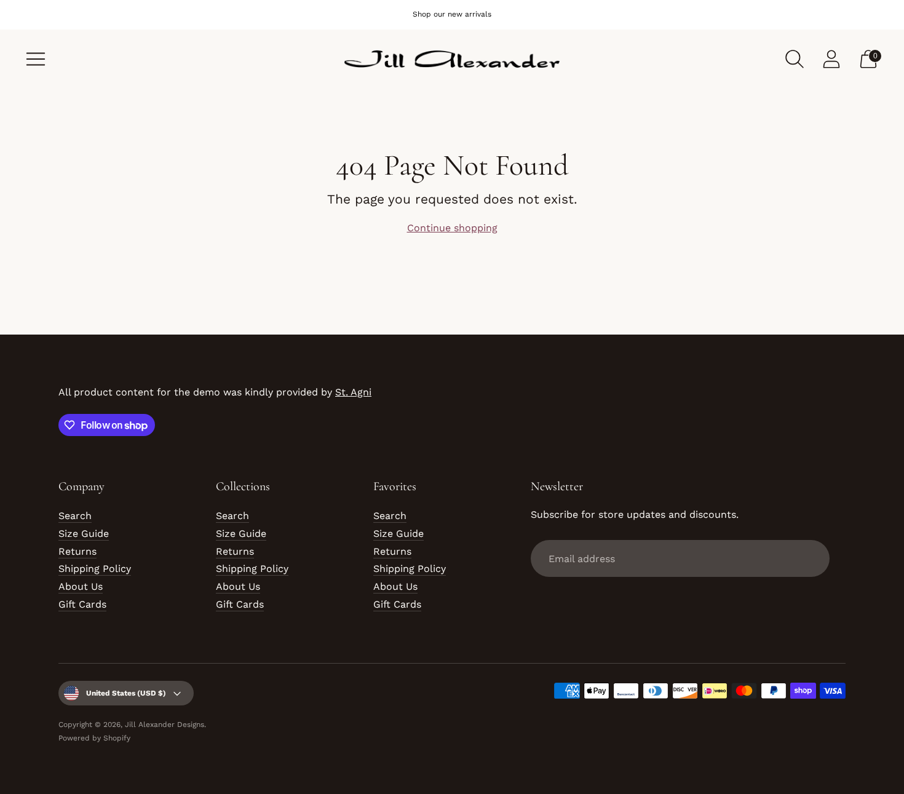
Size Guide (83, 533)
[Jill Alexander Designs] (452, 59)
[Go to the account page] (831, 59)
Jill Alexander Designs (164, 724)
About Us (80, 586)
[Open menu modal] (35, 59)
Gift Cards (82, 604)
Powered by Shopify (94, 738)
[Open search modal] (794, 59)
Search (75, 516)
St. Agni (353, 392)
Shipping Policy (94, 568)
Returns (77, 551)
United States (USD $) (126, 693)
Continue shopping (452, 228)
